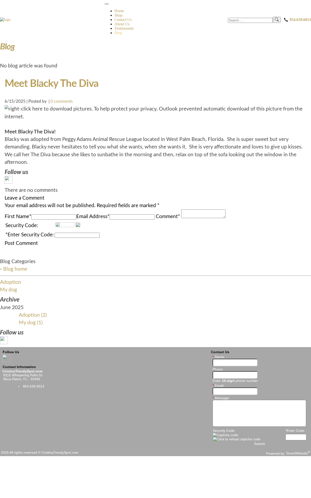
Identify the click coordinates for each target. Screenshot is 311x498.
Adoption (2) (33, 315)
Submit (259, 444)
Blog (118, 33)
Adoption (10, 282)
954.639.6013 (300, 20)
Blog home (15, 269)
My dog (8, 289)
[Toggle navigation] (107, 4)
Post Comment (21, 243)
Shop (118, 15)
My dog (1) (31, 322)
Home (119, 11)
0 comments (62, 101)
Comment (168, 216)
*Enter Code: (295, 431)
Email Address (93, 216)
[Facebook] (8, 181)
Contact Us (123, 20)
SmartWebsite (298, 453)
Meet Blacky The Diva (51, 84)
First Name (18, 216)
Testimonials (124, 28)
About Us (122, 24)
